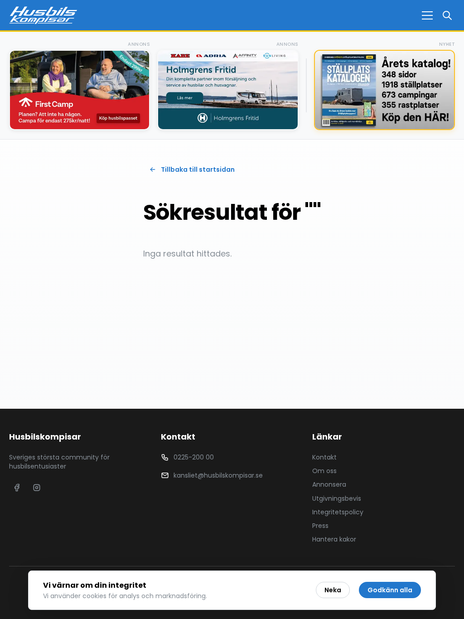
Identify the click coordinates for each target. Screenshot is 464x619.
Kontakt (324, 457)
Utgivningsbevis (336, 498)
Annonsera (329, 484)
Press (320, 525)
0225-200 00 (194, 457)
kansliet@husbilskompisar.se (218, 475)
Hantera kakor (334, 539)
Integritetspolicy (337, 512)
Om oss (324, 470)
